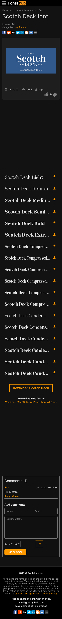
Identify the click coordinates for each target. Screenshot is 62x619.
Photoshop (39, 402)
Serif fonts (20, 27)
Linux (29, 402)
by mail (18, 593)
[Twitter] (18, 32)
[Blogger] (26, 32)
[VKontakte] (31, 32)
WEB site (52, 402)
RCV (7, 487)
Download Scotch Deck (31, 388)
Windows (10, 402)
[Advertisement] (31, 135)
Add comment (15, 552)
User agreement (32, 593)
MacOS (21, 402)
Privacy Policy (50, 593)
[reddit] (9, 32)
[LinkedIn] (22, 32)
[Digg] (13, 32)
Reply (7, 496)
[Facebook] (4, 32)
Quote (15, 496)
